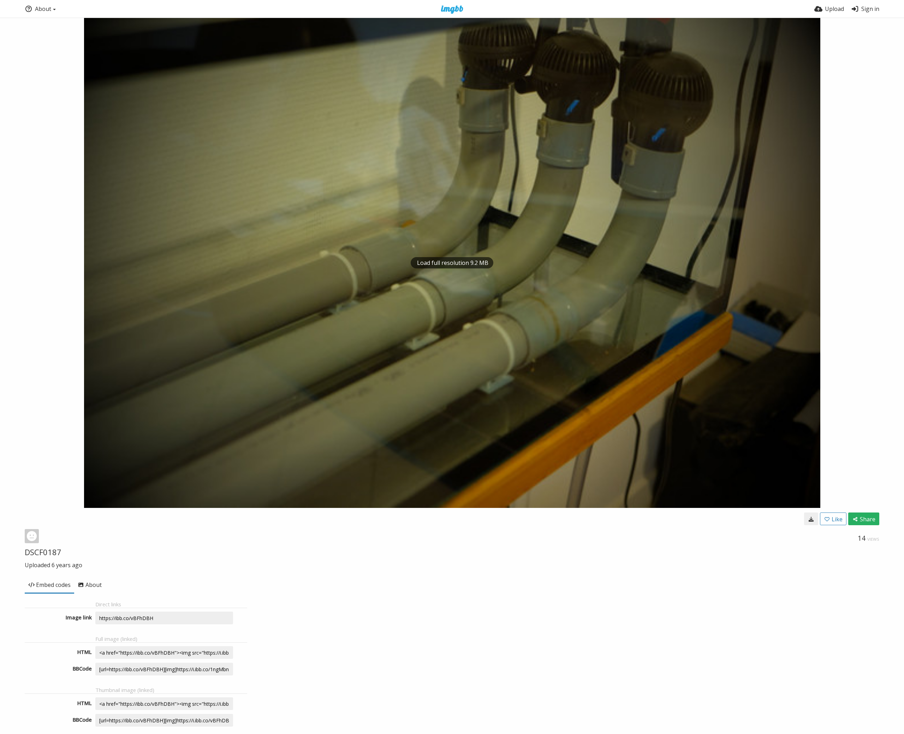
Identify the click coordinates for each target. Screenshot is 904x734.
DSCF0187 (43, 552)
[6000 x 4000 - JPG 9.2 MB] (811, 518)
